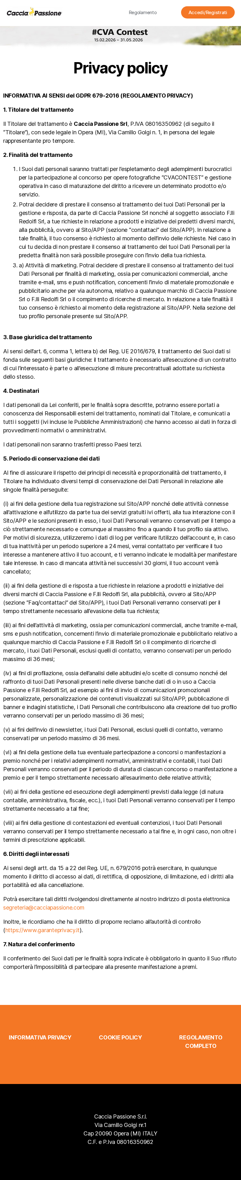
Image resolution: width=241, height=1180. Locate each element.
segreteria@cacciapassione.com (43, 907)
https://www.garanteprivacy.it (42, 930)
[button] (142, 12)
